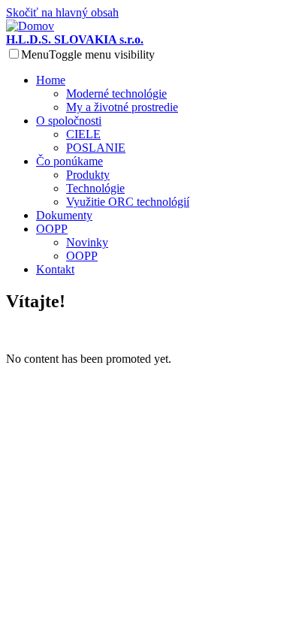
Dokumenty (64, 215)
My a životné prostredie (122, 107)
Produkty (88, 174)
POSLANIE (95, 147)
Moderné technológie (116, 93)
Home (50, 80)
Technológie (95, 188)
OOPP (52, 228)
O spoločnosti (68, 120)
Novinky (87, 242)
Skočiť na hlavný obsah (62, 12)
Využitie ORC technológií (127, 201)
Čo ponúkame (69, 161)
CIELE (83, 134)
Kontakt (55, 269)
